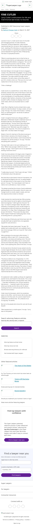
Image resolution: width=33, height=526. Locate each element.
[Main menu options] (3, 5)
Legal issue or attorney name (9, 460)
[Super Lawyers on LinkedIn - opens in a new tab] (22, 506)
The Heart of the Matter (23, 366)
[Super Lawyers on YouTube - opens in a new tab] (18, 506)
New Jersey (12, 9)
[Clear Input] (30, 323)
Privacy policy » (20, 520)
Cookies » (27, 520)
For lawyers (5, 489)
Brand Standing (20, 391)
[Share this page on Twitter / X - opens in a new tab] (16, 36)
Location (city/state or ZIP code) (10, 467)
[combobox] (16, 323)
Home (2, 9)
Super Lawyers (6, 483)
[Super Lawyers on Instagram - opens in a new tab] (14, 506)
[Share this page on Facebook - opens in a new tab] (12, 36)
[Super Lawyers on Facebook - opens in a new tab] (10, 506)
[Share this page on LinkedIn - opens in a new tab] (19, 36)
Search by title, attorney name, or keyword (12, 320)
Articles (7, 9)
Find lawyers (16, 475)
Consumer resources (8, 495)
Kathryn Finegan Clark (10, 30)
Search (16, 328)
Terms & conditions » (9, 520)
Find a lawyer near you (16, 440)
